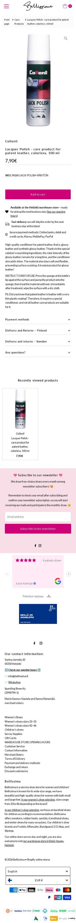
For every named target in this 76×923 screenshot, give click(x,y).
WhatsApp (14, 682)
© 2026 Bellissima (15, 859)
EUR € (39, 880)
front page (7, 21)
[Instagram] (40, 545)
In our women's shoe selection (38, 799)
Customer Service (15, 746)
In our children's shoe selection (22, 810)
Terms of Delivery (15, 758)
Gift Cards (10, 738)
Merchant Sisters (14, 754)
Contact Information (16, 750)
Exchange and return (16, 767)
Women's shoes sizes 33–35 (20, 721)
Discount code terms (16, 771)
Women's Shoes (14, 717)
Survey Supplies (13, 734)
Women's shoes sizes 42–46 (20, 725)
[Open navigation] (6, 6)
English (12, 871)
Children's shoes (14, 729)
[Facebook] (35, 545)
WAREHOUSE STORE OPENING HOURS (27, 742)
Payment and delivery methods (22, 763)
